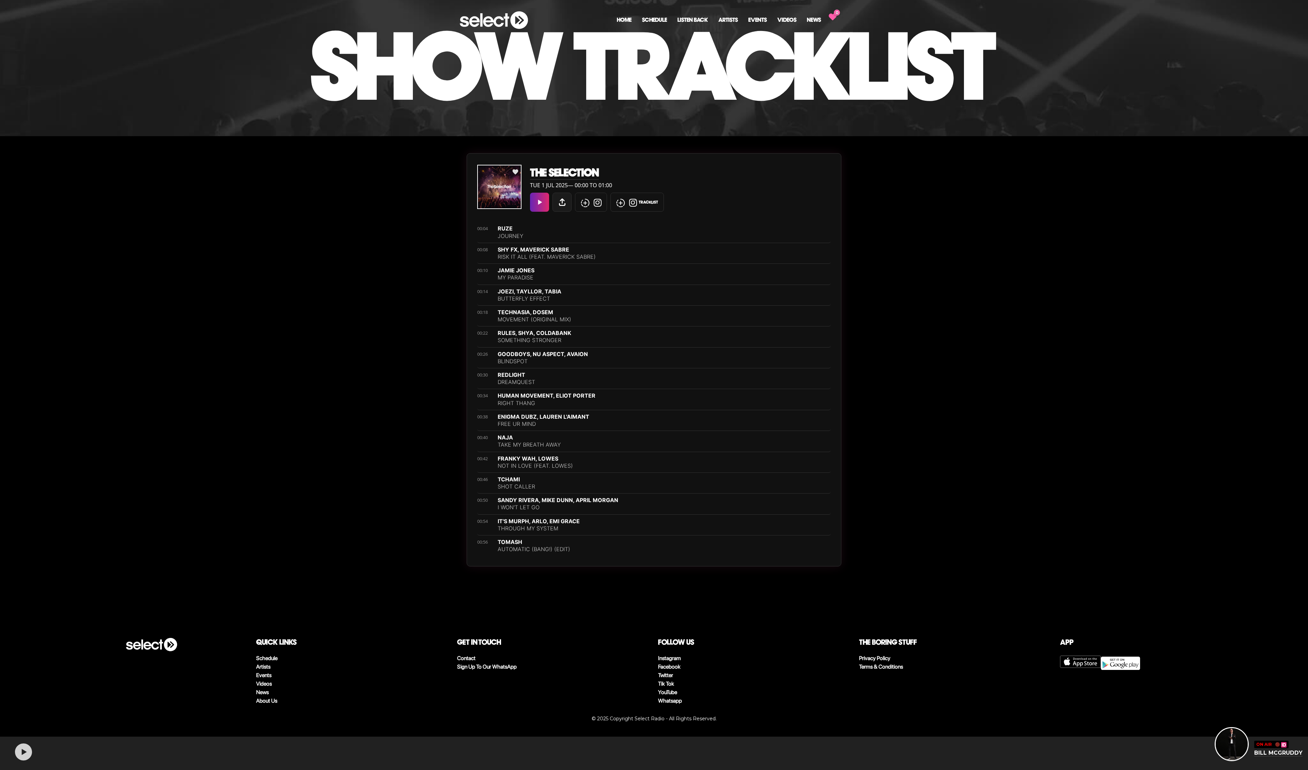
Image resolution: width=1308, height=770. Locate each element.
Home (624, 19)
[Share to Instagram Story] (591, 202)
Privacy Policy (874, 658)
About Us (266, 700)
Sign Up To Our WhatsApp (487, 666)
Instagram (669, 658)
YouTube (667, 692)
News (262, 692)
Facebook (669, 666)
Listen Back (693, 19)
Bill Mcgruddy (1278, 753)
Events (757, 19)
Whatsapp (670, 700)
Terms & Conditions (881, 666)
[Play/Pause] (23, 752)
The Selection (564, 172)
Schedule (654, 19)
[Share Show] (562, 202)
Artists (728, 19)
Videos (786, 19)
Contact (466, 658)
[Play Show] (539, 202)
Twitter (665, 675)
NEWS (814, 19)
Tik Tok (666, 683)
